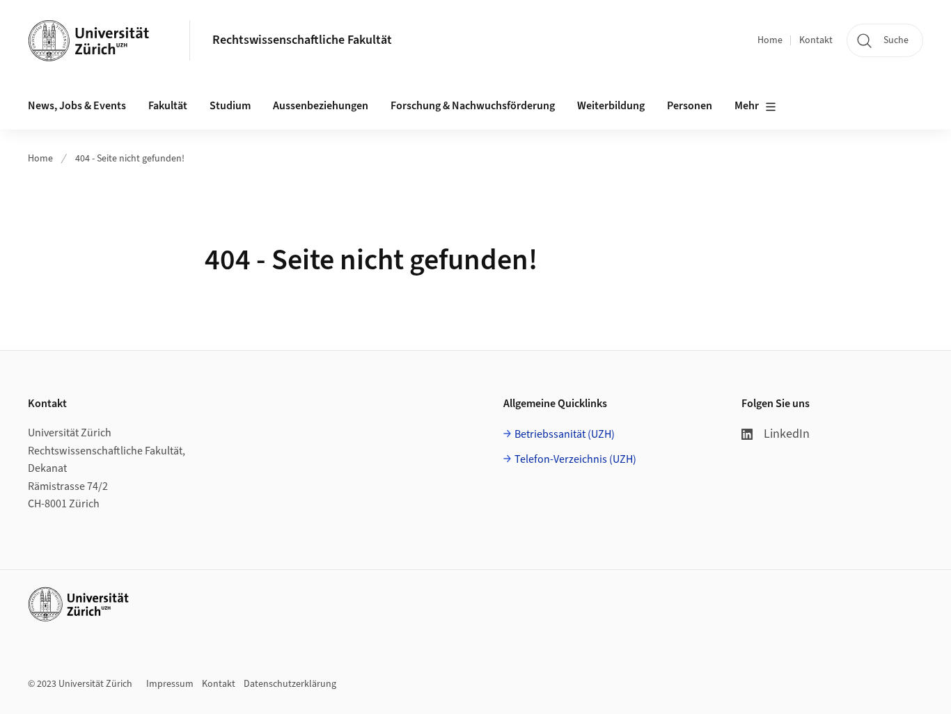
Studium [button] (230, 105)
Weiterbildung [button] (611, 105)
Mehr (746, 105)
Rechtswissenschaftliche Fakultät (302, 40)
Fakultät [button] (167, 105)
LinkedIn (787, 434)
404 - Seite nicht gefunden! (129, 159)
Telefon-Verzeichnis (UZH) (575, 459)
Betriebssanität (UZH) (564, 434)
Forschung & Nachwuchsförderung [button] (473, 105)
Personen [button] (689, 105)
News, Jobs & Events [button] (77, 105)
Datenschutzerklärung (290, 684)
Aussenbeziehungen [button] (320, 105)
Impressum (170, 684)
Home (770, 40)
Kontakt (816, 40)
